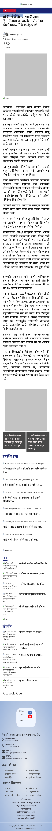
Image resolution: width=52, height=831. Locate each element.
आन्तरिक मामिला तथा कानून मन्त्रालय (26, 803)
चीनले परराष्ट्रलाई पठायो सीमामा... (32, 607)
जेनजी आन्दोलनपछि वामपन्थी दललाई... (31, 646)
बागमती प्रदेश (26, 809)
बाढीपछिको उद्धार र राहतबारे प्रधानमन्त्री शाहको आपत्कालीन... (21, 499)
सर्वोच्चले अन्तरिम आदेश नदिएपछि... (33, 563)
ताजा (5, 558)
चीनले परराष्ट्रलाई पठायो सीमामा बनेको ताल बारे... (22, 527)
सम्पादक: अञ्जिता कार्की (26, 819)
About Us (33, 788)
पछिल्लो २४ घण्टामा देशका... (30, 655)
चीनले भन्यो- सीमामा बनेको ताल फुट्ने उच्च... (20, 540)
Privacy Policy (35, 795)
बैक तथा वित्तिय (34, 774)
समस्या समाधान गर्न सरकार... (31, 632)
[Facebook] (30, 713)
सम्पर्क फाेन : (10, 744)
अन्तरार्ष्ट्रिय (8, 777)
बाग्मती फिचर (9, 770)
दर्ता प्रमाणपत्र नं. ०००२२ (26, 812)
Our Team (9, 791)
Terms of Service (12, 795)
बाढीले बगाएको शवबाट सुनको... (32, 574)
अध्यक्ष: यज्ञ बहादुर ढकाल (26, 815)
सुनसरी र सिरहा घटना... (28, 680)
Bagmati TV (34, 791)
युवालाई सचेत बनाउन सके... (30, 668)
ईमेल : (8, 750)
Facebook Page (12, 693)
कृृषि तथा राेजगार (35, 777)
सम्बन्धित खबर (10, 456)
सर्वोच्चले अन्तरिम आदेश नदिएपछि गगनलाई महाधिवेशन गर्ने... (25, 470)
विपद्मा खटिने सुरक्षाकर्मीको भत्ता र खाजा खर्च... (21, 514)
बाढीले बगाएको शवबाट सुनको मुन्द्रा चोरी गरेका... (22, 485)
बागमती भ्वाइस (34, 770)
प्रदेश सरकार (26, 800)
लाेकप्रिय (7, 627)
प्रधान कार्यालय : (11, 739)
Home (7, 788)
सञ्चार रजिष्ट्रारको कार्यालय (26, 806)
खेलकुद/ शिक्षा (10, 774)
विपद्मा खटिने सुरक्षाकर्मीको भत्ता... (32, 594)
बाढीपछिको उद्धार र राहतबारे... (31, 584)
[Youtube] (30, 716)
